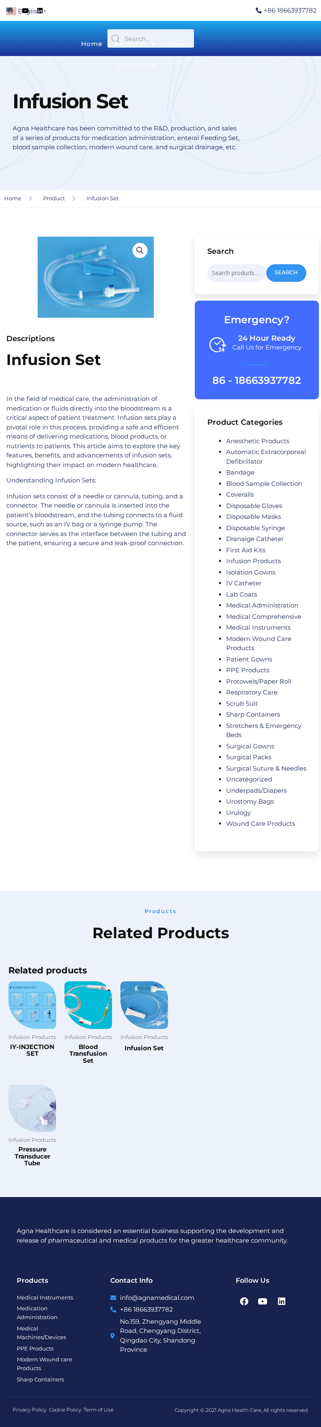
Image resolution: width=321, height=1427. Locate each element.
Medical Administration (262, 605)
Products (131, 44)
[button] (140, 250)
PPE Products (247, 670)
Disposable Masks (253, 517)
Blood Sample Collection (264, 484)
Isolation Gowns (250, 572)
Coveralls (240, 494)
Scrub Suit (242, 703)
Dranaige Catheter (255, 539)
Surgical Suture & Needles (266, 768)
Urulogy (238, 813)
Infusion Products (253, 561)
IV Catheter (244, 583)
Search (286, 272)
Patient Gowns (249, 659)
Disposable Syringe (255, 528)
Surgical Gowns (250, 746)
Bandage (240, 472)
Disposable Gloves (254, 506)
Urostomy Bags (250, 801)
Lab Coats (241, 594)
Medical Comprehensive (263, 616)
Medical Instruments (258, 627)
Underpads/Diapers (256, 790)
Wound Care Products (260, 823)
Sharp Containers (253, 714)
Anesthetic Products (257, 441)
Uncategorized (249, 779)
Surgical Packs (248, 757)
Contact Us (137, 65)
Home (91, 44)
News (176, 44)
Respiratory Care (252, 692)
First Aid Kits (245, 550)
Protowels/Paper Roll (258, 681)
